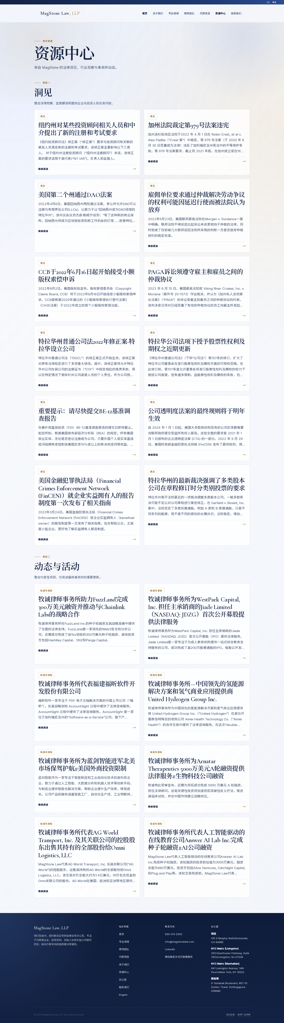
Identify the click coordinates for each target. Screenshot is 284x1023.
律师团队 (189, 13)
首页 (144, 13)
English (123, 994)
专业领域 (173, 13)
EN (268, 2)
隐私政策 (230, 1014)
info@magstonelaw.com (179, 941)
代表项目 (205, 13)
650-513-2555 (173, 934)
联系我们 (236, 13)
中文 (274, 2)
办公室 (123, 979)
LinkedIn (170, 949)
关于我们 (158, 13)
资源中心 (220, 13)
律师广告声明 (243, 1014)
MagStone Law (60, 13)
